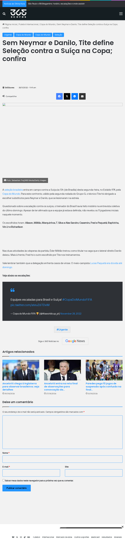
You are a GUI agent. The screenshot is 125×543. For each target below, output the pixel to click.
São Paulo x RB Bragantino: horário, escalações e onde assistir (56, 3)
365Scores (9, 87)
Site (67, 467)
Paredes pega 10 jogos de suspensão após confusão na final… (103, 386)
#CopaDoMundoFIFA (77, 299)
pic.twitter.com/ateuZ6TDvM (30, 305)
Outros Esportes (81, 537)
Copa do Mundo (47, 24)
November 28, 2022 (70, 313)
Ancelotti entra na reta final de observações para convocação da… (61, 386)
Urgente (8, 35)
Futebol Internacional (28, 24)
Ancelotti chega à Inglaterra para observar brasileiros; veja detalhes (20, 386)
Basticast (95, 537)
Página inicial (10, 24)
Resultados (107, 537)
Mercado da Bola (64, 537)
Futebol (36, 537)
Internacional (48, 537)
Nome (5, 453)
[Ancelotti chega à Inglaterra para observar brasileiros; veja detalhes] (20, 370)
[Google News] (75, 341)
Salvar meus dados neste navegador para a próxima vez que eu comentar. (39, 480)
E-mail (6, 467)
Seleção (58, 35)
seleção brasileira (14, 189)
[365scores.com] (18, 13)
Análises (118, 537)
